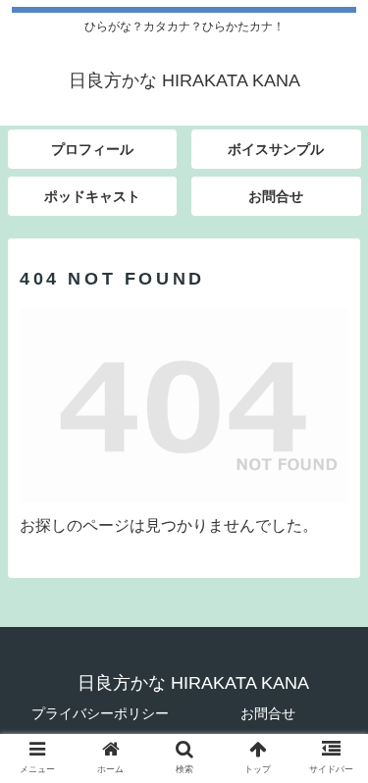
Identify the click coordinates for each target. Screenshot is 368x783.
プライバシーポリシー (100, 713)
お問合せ (267, 713)
